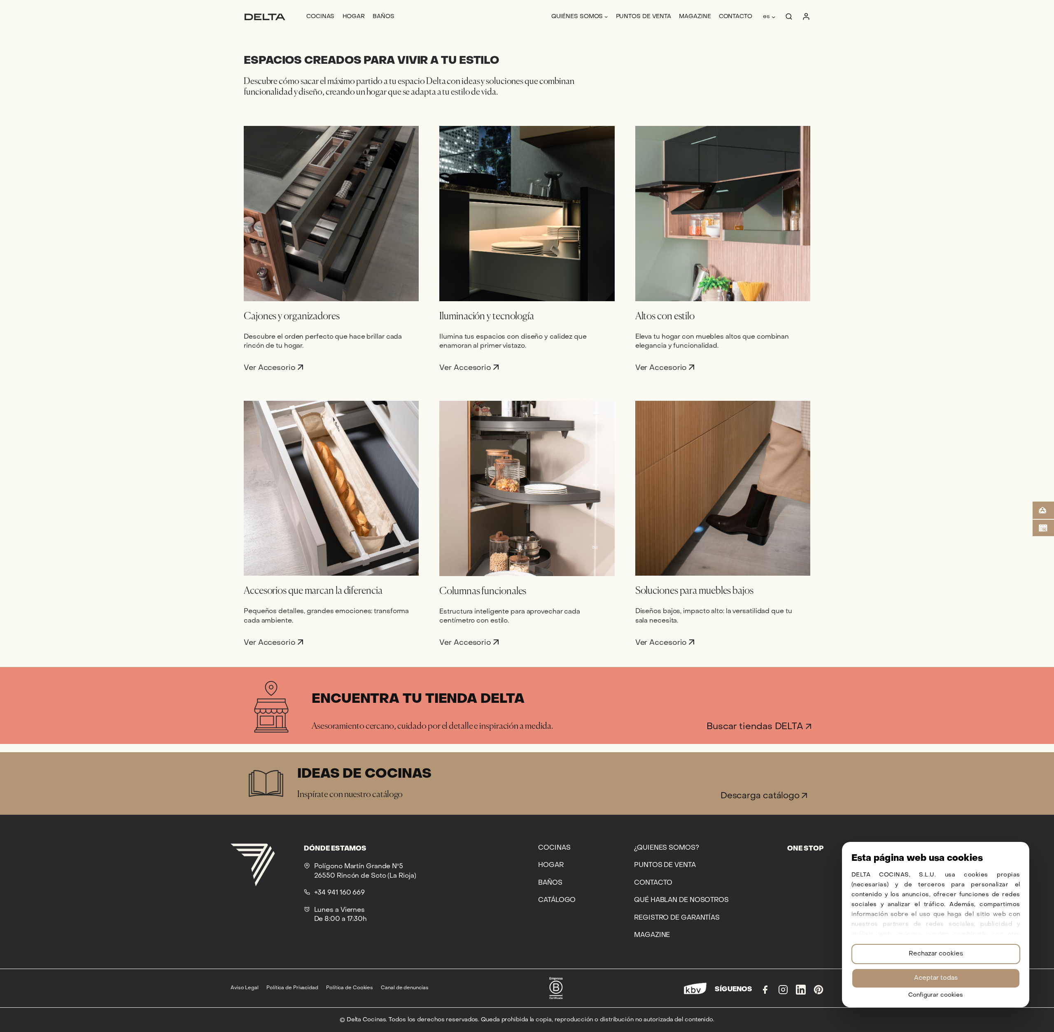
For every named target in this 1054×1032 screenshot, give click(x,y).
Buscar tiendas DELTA (756, 727)
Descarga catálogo (761, 796)
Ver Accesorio (271, 367)
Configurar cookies (935, 995)
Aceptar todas (936, 978)
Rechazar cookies (936, 954)
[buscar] (788, 17)
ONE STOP (805, 849)
